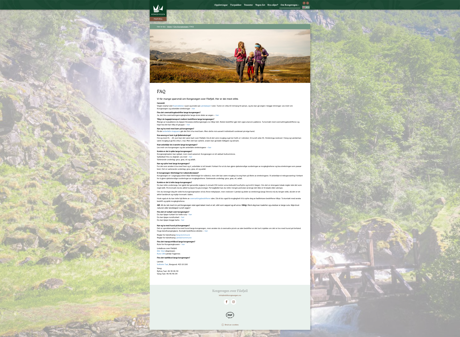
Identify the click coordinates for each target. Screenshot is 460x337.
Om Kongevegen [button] (289, 4)
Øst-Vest (161, 251)
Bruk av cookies (232, 325)
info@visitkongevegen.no (230, 295)
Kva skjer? (272, 4)
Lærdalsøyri (205, 106)
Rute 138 (161, 254)
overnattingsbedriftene (200, 198)
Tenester (248, 4)
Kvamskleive (178, 106)
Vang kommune (183, 235)
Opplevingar (221, 4)
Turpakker (236, 4)
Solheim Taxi (162, 264)
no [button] (307, 7)
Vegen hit (260, 4)
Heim (169, 27)
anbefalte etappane (171, 131)
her (193, 109)
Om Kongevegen (180, 27)
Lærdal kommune (184, 238)
